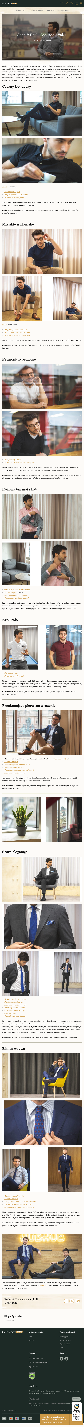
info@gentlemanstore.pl (40, 1362)
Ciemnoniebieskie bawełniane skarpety (19, 1207)
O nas (30, 1337)
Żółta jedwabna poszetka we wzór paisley (19, 1201)
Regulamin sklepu (65, 1344)
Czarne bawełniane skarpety (15, 1016)
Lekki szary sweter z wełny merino (17, 590)
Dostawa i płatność (66, 1340)
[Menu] (80, 1403)
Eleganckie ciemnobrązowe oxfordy (17, 1204)
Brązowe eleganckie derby (14, 767)
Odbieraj (76, 1399)
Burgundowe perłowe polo (14, 676)
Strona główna (21, 10)
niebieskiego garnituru (59, 759)
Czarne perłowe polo (12, 192)
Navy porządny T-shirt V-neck (15, 329)
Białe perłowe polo (11, 673)
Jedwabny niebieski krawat (14, 1008)
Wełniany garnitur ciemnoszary (16, 999)
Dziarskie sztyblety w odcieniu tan (17, 335)
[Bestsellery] (72, 3)
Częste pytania (64, 1337)
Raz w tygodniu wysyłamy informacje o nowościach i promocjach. (54, 1404)
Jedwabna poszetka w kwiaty (15, 773)
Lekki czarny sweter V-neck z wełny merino (20, 462)
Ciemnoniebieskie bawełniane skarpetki (19, 770)
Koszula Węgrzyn (10, 592)
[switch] (77, 1418)
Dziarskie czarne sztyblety (14, 197)
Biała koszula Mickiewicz (13, 1002)
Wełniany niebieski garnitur (14, 1196)
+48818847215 (37, 1358)
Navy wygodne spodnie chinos (15, 195)
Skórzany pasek (10, 1013)
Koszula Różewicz (11, 762)
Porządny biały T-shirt (12, 460)
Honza (4, 325)
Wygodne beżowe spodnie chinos (17, 332)
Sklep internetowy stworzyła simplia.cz (54, 1410)
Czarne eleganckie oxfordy (14, 1010)
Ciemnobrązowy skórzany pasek (16, 598)
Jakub (4, 187)
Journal (32, 10)
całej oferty (44, 1285)
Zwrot (62, 1347)
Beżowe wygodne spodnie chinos (17, 764)
